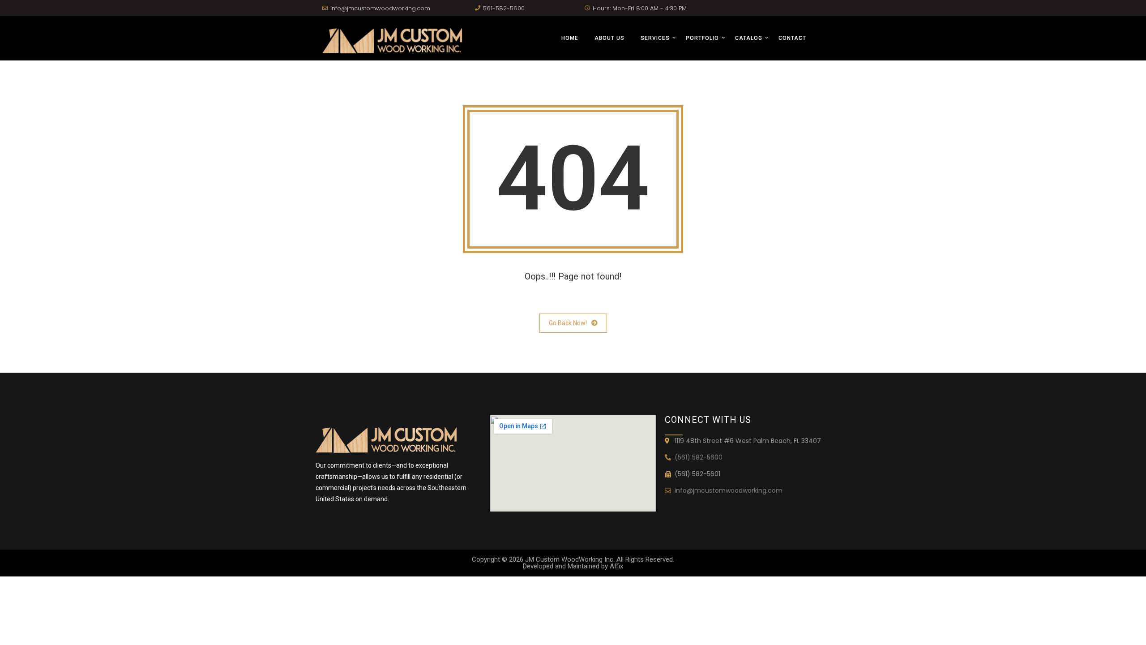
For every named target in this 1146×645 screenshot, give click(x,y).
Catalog (748, 38)
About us (609, 38)
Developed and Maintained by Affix (573, 566)
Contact (792, 38)
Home (569, 38)
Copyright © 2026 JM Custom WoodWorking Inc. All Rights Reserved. (573, 559)
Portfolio (702, 38)
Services (655, 38)
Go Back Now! (568, 323)
